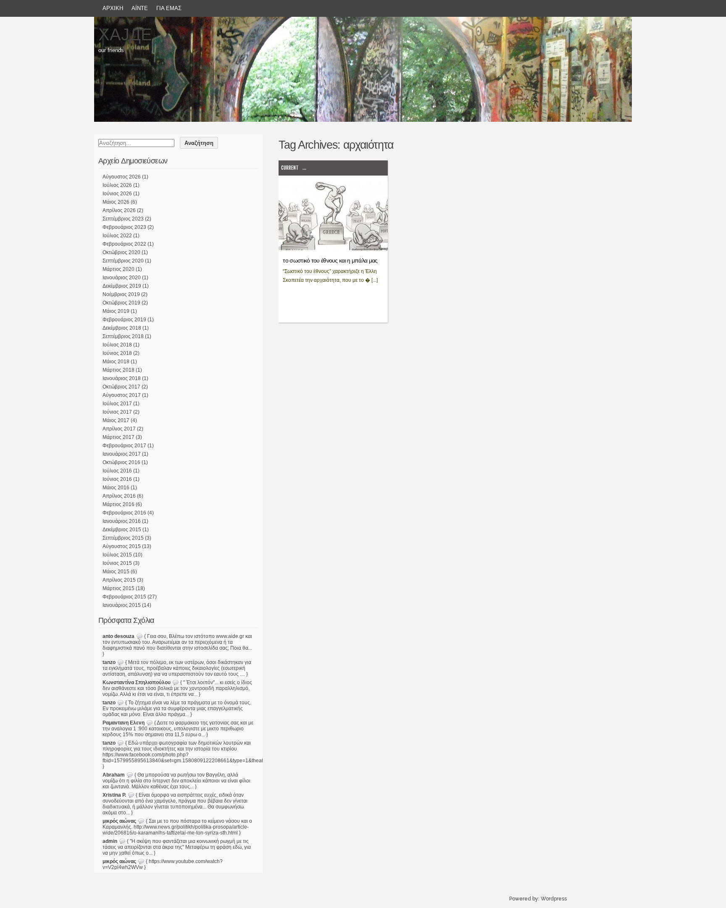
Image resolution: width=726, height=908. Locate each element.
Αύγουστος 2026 (122, 177)
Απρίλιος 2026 (119, 210)
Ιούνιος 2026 (117, 194)
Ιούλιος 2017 (117, 404)
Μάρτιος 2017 (118, 437)
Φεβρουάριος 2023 (124, 227)
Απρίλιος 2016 (119, 496)
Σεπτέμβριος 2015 (123, 538)
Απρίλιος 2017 (119, 429)
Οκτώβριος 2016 (121, 462)
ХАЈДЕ (125, 34)
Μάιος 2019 (116, 311)
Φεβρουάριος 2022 (124, 244)
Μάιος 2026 (116, 202)
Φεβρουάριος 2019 (124, 320)
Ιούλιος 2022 (117, 236)
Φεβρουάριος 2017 (124, 446)
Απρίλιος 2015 (119, 580)
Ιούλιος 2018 (117, 345)
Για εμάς (169, 8)
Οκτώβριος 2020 (121, 252)
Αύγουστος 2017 (122, 395)
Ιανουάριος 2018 (122, 378)
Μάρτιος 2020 (118, 269)
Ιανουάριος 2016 (122, 521)
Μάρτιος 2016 (118, 504)
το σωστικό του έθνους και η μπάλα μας (330, 260)
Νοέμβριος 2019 (121, 294)
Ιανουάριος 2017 (122, 454)
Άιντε (140, 8)
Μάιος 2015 (116, 572)
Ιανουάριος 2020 (122, 278)
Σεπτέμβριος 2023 (123, 219)
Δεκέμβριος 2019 (122, 286)
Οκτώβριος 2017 (121, 387)
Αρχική (113, 8)
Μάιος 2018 (116, 362)
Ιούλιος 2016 (117, 471)
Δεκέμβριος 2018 (122, 328)
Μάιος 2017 (116, 420)
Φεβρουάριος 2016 (124, 513)
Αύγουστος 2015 (122, 546)
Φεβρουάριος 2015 (124, 597)
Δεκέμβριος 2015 (122, 530)
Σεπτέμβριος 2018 (123, 336)
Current (290, 168)
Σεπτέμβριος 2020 (123, 261)
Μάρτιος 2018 (118, 370)
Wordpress (554, 899)
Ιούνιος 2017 (117, 412)
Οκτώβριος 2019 (121, 303)
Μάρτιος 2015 (118, 588)
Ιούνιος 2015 (117, 563)
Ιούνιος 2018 (117, 353)
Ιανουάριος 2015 (122, 605)
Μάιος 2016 (116, 488)
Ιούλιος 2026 (117, 185)
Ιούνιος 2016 (117, 479)
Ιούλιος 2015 (117, 555)
